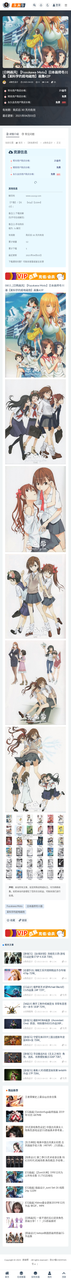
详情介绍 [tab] (14, 134)
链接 (24, 920)
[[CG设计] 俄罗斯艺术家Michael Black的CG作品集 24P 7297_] (13, 992)
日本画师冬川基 (35, 906)
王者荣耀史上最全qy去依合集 (41, 1097)
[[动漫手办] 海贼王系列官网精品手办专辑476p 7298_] (13, 977)
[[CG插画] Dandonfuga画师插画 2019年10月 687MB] (14, 1119)
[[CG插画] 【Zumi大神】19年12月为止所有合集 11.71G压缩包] (14, 1179)
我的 (50, 1277)
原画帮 (25, 1260)
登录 (58, 5)
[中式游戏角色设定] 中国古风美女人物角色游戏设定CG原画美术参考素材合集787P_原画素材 (44, 1130)
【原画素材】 (33, 143)
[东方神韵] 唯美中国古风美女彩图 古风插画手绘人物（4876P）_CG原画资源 (44, 1145)
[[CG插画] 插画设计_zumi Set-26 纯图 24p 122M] (14, 1195)
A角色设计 (13, 82)
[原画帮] (5, 82)
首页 (20, 143)
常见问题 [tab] (29, 134)
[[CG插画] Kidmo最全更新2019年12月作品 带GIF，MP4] (14, 1210)
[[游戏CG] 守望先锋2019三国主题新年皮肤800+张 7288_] (13, 1040)
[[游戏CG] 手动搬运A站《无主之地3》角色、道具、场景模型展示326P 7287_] (13, 1057)
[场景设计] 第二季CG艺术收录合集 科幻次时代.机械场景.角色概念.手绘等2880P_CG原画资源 (45, 1160)
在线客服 (21, 1277)
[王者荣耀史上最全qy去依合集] (14, 1104)
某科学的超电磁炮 (16, 912)
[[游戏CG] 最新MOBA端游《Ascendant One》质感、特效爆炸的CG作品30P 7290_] (13, 1024)
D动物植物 (28, 1012)
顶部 (64, 1277)
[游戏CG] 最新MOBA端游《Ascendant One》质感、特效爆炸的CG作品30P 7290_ (43, 1023)
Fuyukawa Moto (14, 906)
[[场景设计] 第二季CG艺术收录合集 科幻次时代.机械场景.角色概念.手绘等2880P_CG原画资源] (14, 1164)
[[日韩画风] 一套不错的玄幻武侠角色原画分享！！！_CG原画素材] (14, 1223)
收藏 (12, 920)
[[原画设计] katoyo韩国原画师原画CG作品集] (14, 1240)
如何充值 (35, 1277)
